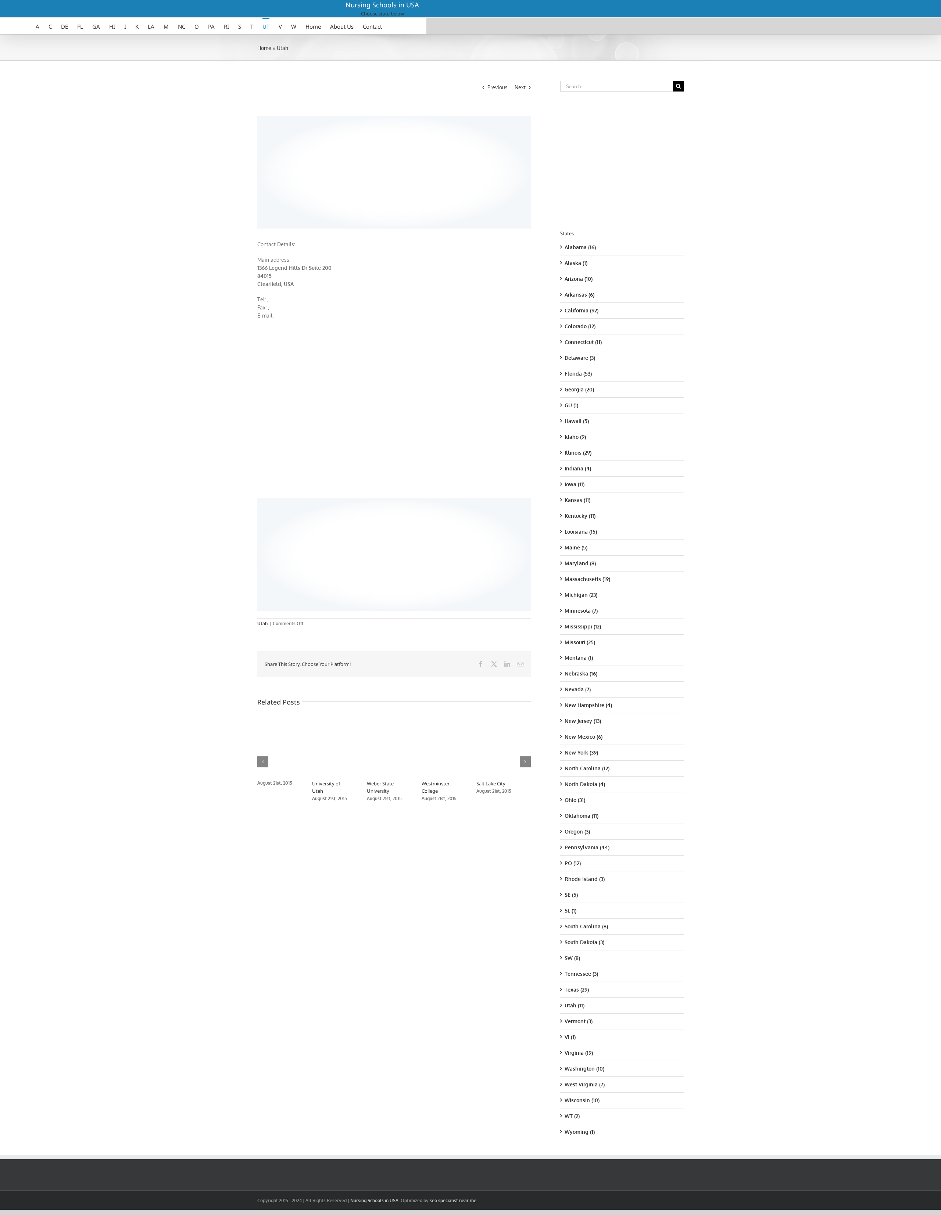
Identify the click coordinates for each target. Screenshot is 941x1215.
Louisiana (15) (581, 531)
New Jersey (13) (583, 721)
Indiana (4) (578, 468)
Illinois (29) (578, 452)
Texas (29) (577, 989)
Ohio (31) (575, 800)
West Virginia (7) (585, 1084)
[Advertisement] (394, 171)
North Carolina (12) (587, 768)
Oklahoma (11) (581, 816)
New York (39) (581, 752)
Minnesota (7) (581, 611)
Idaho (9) (575, 437)
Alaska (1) (576, 263)
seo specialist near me (453, 1200)
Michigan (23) (581, 595)
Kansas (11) (577, 500)
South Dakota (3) (584, 942)
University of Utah (335, 783)
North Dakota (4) (585, 784)
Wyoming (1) (580, 1132)
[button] (262, 761)
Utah (282, 48)
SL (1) (570, 910)
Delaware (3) (580, 358)
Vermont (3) (579, 1021)
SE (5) (571, 895)
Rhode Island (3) (585, 879)
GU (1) (571, 405)
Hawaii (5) (577, 421)
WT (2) (572, 1116)
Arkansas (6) (579, 294)
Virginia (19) (579, 1053)
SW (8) (572, 958)
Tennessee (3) (581, 974)
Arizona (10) (579, 279)
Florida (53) (578, 373)
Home (264, 48)
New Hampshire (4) (588, 705)
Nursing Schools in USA (382, 4)
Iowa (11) (574, 484)
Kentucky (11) (580, 516)
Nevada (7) (578, 689)
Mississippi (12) (583, 626)
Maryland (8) (580, 563)
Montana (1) (579, 658)
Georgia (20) (579, 389)
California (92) (581, 310)
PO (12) (573, 863)
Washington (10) (584, 1068)
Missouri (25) (580, 642)
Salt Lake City (503, 783)
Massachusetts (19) (587, 579)
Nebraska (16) (581, 673)
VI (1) (570, 1037)
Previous (497, 87)
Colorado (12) (580, 326)
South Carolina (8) (586, 926)
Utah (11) (574, 1005)
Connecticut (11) (583, 342)
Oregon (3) (577, 831)
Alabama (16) (580, 247)
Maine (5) (576, 547)
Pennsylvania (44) (587, 847)
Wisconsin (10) (582, 1100)
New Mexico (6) (583, 737)
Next (520, 87)
